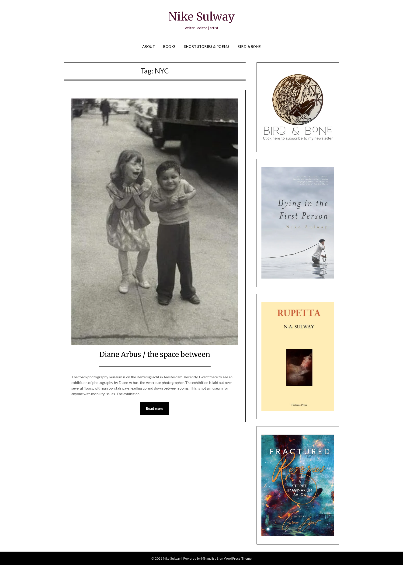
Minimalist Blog (212, 558)
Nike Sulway (201, 17)
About (148, 46)
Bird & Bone (249, 46)
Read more (154, 408)
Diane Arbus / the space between (154, 354)
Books (169, 46)
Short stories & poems (206, 46)
